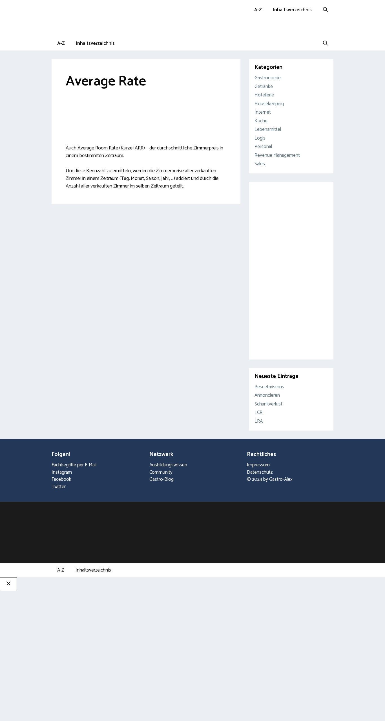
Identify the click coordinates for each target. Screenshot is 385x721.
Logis (260, 138)
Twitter (59, 487)
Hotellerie (264, 95)
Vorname (17, 672)
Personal (263, 147)
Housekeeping (269, 104)
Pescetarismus (269, 387)
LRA (259, 421)
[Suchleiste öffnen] (325, 10)
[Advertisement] (146, 112)
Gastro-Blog (161, 479)
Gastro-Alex (281, 479)
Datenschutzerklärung (53, 709)
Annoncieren (267, 395)
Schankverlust (268, 404)
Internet (263, 112)
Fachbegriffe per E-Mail (74, 465)
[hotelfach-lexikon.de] (59, 28)
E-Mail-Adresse (111, 666)
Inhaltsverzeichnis (292, 10)
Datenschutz (260, 472)
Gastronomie (268, 78)
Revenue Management (277, 155)
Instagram (62, 472)
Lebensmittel (268, 129)
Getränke (264, 87)
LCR (258, 412)
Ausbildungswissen (168, 465)
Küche (261, 121)
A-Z (258, 10)
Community (160, 472)
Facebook (61, 479)
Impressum (258, 465)
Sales (260, 164)
